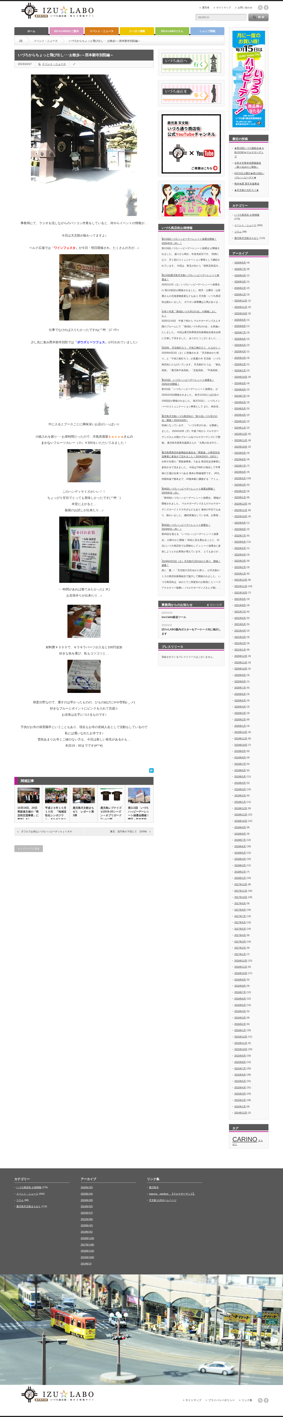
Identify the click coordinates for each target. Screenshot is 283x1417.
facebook (266, 7)
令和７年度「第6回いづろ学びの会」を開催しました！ (189, 313)
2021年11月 (240, 586)
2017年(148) (87, 1244)
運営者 (205, 7)
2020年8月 (240, 681)
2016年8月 (240, 985)
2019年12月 (240, 732)
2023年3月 (240, 484)
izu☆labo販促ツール (174, 617)
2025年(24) (87, 1193)
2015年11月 (240, 1043)
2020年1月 (240, 726)
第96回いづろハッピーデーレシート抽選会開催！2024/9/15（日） (188, 490)
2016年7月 (240, 992)
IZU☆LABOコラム (172, 31)
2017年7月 (240, 916)
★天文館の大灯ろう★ (246, 190)
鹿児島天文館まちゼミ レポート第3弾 (83, 811)
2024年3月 (240, 421)
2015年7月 (240, 1068)
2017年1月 (240, 954)
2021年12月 (240, 579)
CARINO (244, 1139)
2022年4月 (240, 554)
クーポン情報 (137, 31)
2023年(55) (87, 1206)
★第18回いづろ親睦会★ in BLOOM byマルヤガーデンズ (249, 152)
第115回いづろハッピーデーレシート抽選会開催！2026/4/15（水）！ (189, 241)
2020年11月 (240, 662)
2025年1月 (240, 370)
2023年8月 (240, 459)
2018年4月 (240, 859)
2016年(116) (87, 1250)
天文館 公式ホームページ (162, 1200)
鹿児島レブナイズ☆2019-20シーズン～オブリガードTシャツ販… (111, 813)
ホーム (31, 31)
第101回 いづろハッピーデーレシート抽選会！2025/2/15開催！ (188, 382)
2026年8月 (240, 262)
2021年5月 (240, 624)
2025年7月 (240, 332)
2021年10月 (240, 592)
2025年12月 (240, 300)
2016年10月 (240, 973)
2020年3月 (240, 713)
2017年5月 (240, 928)
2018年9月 (240, 827)
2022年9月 (240, 522)
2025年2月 (240, 364)
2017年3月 (240, 941)
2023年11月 (240, 440)
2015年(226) (87, 1257)
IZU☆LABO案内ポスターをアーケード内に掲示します (191, 631)
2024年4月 (240, 415)
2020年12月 (240, 656)
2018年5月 (240, 852)
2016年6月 (240, 998)
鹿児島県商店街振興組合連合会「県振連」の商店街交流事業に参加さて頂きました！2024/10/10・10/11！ (191, 454)
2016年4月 (240, 1011)
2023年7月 (240, 465)
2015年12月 (240, 1036)
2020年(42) (87, 1225)
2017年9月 (240, 903)
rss (260, 7)
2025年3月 (240, 358)
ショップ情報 (207, 31)
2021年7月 (240, 611)
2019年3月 (240, 789)
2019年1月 (240, 802)
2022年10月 (240, 516)
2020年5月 (240, 700)
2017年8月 (240, 909)
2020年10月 (240, 668)
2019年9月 (240, 751)
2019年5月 (240, 776)
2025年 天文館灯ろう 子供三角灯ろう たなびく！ (191, 347)
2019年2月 (240, 795)
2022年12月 (240, 503)
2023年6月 (240, 472)
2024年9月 (240, 383)
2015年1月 (240, 1106)
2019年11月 (240, 738)
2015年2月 (240, 1100)
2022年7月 (240, 535)
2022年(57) (87, 1212)
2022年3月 (240, 560)
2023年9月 (240, 453)
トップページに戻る (29, 848)
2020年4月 (240, 706)
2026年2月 (240, 288)
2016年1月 (240, 1030)
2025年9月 (240, 319)
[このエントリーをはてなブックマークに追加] (151, 771)
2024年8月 (240, 389)
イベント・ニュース (102, 31)
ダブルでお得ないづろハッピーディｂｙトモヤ (46, 831)
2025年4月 (240, 351)
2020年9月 (240, 675)
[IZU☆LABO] (57, 19)
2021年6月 (240, 618)
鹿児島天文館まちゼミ (246, 238)
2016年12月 (240, 960)
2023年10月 (240, 446)
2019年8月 (240, 757)
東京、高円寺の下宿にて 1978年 (128, 831)
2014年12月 (240, 1112)
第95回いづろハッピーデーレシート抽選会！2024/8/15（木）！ (186, 527)
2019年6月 (240, 770)
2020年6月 (240, 694)
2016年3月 (240, 1017)
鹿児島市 (154, 1187)
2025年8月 (240, 326)
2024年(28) (87, 1200)
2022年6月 (240, 541)
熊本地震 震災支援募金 (246, 183)
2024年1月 (240, 427)
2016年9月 (240, 979)
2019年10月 (240, 745)
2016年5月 (240, 1005)
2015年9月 (240, 1055)
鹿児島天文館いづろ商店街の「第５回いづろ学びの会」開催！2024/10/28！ (190, 418)
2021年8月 (240, 605)
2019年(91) (87, 1231)
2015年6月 (240, 1074)
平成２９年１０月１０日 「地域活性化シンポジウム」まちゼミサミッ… (55, 815)
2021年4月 (240, 630)
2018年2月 (240, 871)
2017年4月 (240, 935)
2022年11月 (240, 510)
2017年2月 (240, 947)
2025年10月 (240, 313)
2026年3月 (240, 281)
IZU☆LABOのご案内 (66, 31)
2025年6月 (240, 339)
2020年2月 (240, 719)
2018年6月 (240, 846)
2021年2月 (240, 643)
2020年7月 (240, 687)
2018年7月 (240, 840)
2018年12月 (240, 808)
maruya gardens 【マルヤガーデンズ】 (172, 1193)
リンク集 (247, 1400)
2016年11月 (240, 966)
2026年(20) (87, 1187)
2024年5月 (240, 408)
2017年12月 (240, 884)
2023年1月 (240, 497)
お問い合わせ (245, 7)
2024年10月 (240, 377)
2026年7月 (240, 269)
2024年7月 (240, 396)
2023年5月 (240, 478)
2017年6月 (240, 922)
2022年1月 (240, 573)
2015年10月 (240, 1049)
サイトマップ (223, 7)
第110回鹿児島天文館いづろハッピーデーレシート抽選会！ (190, 277)
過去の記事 (216, 604)
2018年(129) (87, 1238)
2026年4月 (240, 275)
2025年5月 (240, 345)
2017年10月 (240, 897)
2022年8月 (240, 529)
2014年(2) (86, 1263)
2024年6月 (240, 402)
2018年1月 (240, 878)
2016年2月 (240, 1024)
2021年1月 (240, 649)
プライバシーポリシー (221, 1400)
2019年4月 (240, 783)
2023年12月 (240, 434)
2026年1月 (240, 294)
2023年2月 (240, 491)
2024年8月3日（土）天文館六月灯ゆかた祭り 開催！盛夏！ (191, 563)
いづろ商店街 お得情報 (246, 215)
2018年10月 (240, 821)
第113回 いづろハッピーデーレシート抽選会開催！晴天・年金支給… (138, 813)
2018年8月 (240, 833)
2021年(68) (87, 1219)
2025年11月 (240, 307)
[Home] (21, 40)
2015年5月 (240, 1081)
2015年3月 (240, 1093)
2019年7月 (240, 764)
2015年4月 (240, 1087)
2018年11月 (240, 814)
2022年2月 (240, 567)
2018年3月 (240, 865)
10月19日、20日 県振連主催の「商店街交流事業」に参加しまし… (28, 813)
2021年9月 (240, 599)
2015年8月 (240, 1062)
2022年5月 (240, 548)
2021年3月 (240, 637)
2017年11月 (240, 890)
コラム (238, 231)
